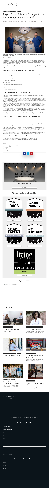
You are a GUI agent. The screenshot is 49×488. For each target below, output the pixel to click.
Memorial (5, 471)
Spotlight (6, 9)
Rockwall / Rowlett (6, 379)
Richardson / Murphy (7, 454)
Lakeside (5, 441)
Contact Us (11, 485)
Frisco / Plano (6, 435)
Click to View (14, 220)
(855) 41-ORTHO (9, 146)
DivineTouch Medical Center (34, 329)
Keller (4, 438)
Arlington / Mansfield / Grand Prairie (18, 9)
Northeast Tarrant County (8, 448)
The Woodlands (32, 353)
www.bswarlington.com (7, 139)
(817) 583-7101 (8, 147)
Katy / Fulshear (6, 468)
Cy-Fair (4, 462)
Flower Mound (6, 432)
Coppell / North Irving (7, 429)
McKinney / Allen (6, 445)
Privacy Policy (18, 485)
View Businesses (24, 187)
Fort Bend (5, 465)
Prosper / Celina (6, 451)
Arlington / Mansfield (7, 426)
